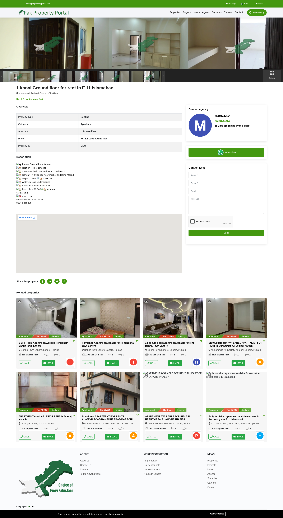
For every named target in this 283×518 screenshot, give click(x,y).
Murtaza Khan (222, 116)
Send (226, 233)
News (197, 12)
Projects (187, 12)
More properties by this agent (234, 126)
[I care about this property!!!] (74, 341)
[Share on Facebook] (42, 281)
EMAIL (50, 363)
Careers (228, 12)
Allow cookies (217, 514)
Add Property (257, 12)
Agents (205, 12)
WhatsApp (230, 152)
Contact (239, 12)
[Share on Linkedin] (49, 281)
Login (260, 4)
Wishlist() (232, 4)
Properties (175, 12)
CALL (26, 363)
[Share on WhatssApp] (64, 281)
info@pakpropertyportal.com (38, 4)
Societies (217, 12)
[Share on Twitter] (57, 281)
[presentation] (1, 76)
